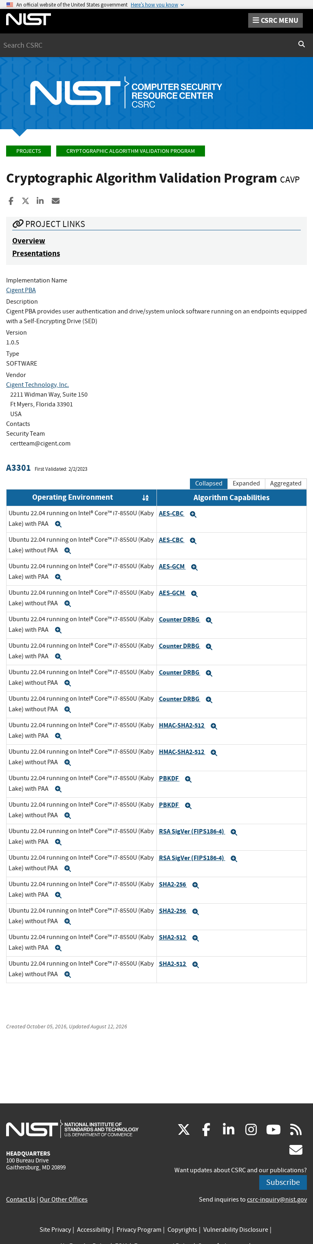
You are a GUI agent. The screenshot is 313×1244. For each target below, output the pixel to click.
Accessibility (93, 1230)
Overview (28, 241)
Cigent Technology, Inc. (37, 385)
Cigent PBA (21, 290)
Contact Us (20, 1199)
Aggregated (286, 483)
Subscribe (283, 1182)
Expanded (246, 483)
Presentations (36, 253)
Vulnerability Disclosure (235, 1230)
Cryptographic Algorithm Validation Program (130, 151)
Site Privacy (55, 1230)
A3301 (18, 467)
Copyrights (182, 1230)
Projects (28, 151)
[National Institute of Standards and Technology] (72, 1129)
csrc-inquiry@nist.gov (277, 1199)
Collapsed (209, 483)
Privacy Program (139, 1230)
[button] (58, 524)
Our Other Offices (64, 1199)
